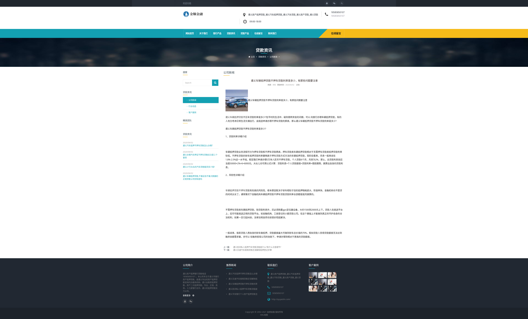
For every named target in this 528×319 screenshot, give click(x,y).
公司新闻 (273, 56)
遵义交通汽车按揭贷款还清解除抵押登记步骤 (252, 250)
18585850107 (338, 15)
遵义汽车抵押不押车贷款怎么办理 (243, 273)
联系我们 (272, 33)
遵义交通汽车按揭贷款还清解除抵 (243, 278)
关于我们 (203, 33)
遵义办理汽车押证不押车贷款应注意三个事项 (200, 156)
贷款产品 (245, 33)
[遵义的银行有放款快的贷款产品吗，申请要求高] (313, 282)
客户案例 (192, 112)
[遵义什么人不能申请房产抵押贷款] (332, 275)
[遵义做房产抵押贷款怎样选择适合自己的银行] (332, 282)
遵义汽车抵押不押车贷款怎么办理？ (198, 145)
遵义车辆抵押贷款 (234, 117)
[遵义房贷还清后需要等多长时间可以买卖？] (313, 289)
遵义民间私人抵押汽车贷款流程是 (243, 289)
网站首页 (190, 33)
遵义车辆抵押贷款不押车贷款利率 (243, 283)
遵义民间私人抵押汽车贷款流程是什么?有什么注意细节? (257, 247)
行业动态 (192, 106)
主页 (253, 56)
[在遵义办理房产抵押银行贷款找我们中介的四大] (323, 282)
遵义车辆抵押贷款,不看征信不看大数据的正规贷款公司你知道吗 (200, 177)
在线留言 (258, 33)
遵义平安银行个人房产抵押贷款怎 (243, 294)
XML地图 (264, 314)
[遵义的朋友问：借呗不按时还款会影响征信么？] (332, 289)
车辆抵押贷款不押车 (235, 190)
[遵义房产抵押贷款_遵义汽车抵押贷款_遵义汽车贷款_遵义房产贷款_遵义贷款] (193, 16)
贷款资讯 (231, 33)
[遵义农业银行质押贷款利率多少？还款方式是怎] (323, 289)
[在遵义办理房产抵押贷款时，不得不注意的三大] (313, 275)
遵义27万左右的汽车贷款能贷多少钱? (199, 166)
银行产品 (217, 33)
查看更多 (187, 295)
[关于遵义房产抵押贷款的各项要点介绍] (323, 275)
